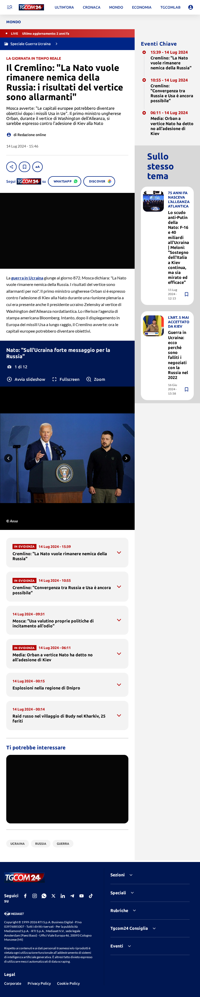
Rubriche (119, 910)
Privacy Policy (39, 983)
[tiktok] (90, 895)
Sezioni (117, 874)
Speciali (118, 892)
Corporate (12, 983)
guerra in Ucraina (27, 277)
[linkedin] (62, 895)
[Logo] (31, 7)
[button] (25, 379)
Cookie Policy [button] (68, 983)
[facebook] (25, 895)
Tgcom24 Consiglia (129, 928)
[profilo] (190, 7)
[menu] (9, 7)
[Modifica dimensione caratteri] (37, 167)
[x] (53, 895)
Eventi (116, 946)
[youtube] (81, 895)
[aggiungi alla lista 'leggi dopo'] (24, 167)
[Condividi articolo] (11, 167)
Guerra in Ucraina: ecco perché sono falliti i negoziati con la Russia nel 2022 (178, 355)
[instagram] (34, 895)
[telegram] (72, 895)
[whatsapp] (44, 895)
